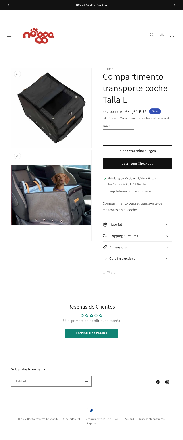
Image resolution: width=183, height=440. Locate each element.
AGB (117, 418)
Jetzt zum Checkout (137, 163)
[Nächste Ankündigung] (174, 5)
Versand (125, 118)
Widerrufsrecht (71, 418)
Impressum (93, 423)
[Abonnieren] (86, 381)
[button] (9, 35)
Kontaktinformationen (152, 418)
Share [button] (111, 272)
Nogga (31, 418)
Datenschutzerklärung (98, 418)
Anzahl (107, 126)
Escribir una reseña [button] (91, 333)
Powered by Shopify (46, 418)
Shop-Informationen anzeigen (129, 191)
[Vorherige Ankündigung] (9, 5)
